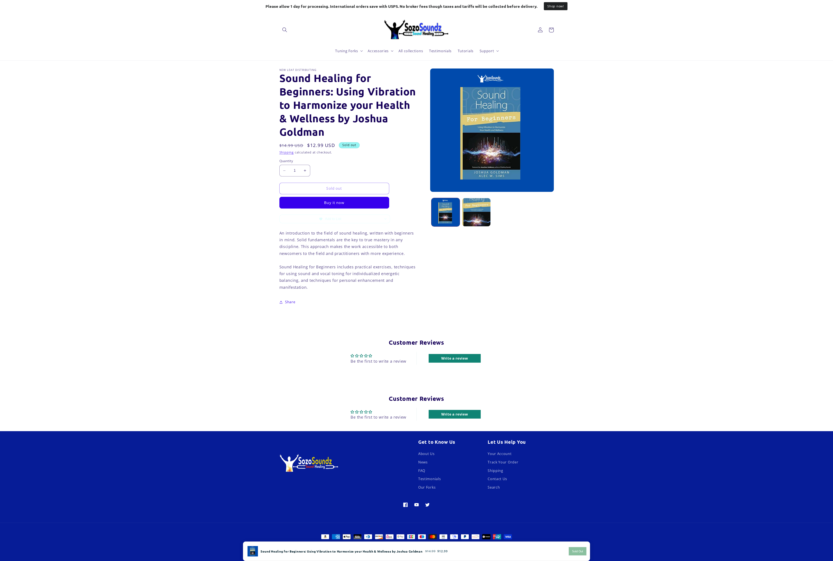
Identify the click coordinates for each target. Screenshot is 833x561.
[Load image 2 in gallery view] (476, 212)
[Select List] (385, 219)
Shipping (286, 152)
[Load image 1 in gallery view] (445, 212)
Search (494, 487)
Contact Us (497, 479)
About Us (426, 453)
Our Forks (427, 487)
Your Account (500, 453)
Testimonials (429, 479)
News (423, 462)
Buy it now (334, 202)
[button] (284, 30)
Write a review (454, 358)
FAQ (421, 470)
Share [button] (290, 302)
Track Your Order (503, 462)
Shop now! (555, 6)
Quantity (286, 160)
